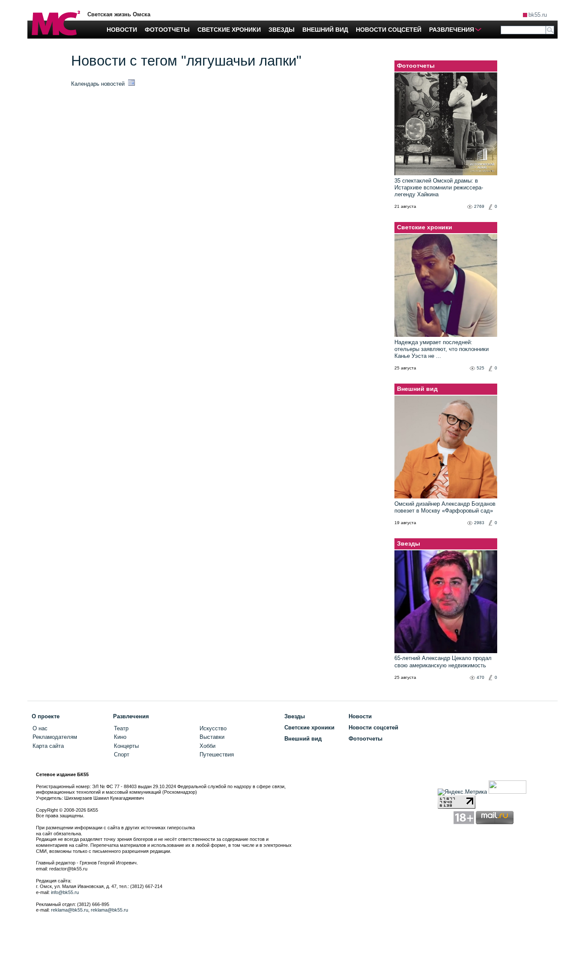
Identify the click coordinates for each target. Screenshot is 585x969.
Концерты (126, 746)
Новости (360, 716)
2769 (479, 206)
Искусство (213, 728)
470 (480, 677)
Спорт (121, 754)
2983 (479, 522)
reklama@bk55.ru (69, 909)
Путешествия (217, 754)
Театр (121, 728)
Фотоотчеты (416, 65)
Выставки (212, 737)
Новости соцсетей (373, 727)
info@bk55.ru (65, 892)
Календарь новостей (98, 84)
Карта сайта (48, 746)
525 (480, 368)
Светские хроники (424, 227)
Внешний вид (417, 388)
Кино (120, 737)
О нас (40, 728)
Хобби (207, 746)
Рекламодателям (55, 737)
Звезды (408, 543)
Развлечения (131, 716)
